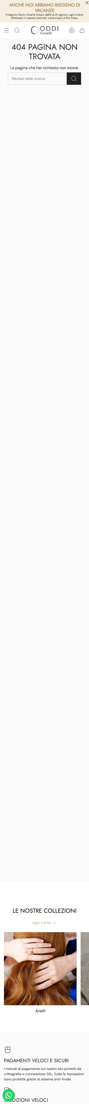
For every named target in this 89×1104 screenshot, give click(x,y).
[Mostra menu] (6, 30)
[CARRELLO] (82, 30)
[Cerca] (74, 78)
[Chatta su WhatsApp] (8, 1095)
